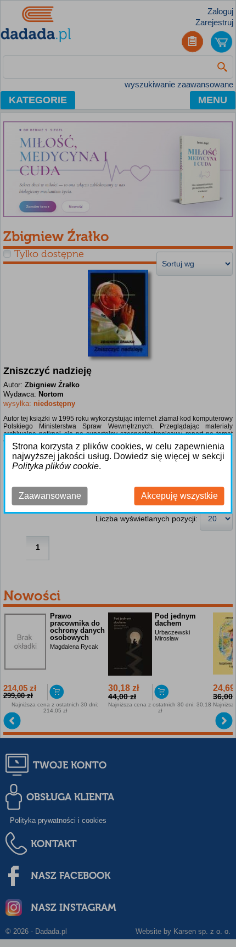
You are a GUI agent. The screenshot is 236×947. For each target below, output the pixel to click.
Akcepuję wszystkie (179, 495)
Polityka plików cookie (55, 466)
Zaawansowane (50, 495)
